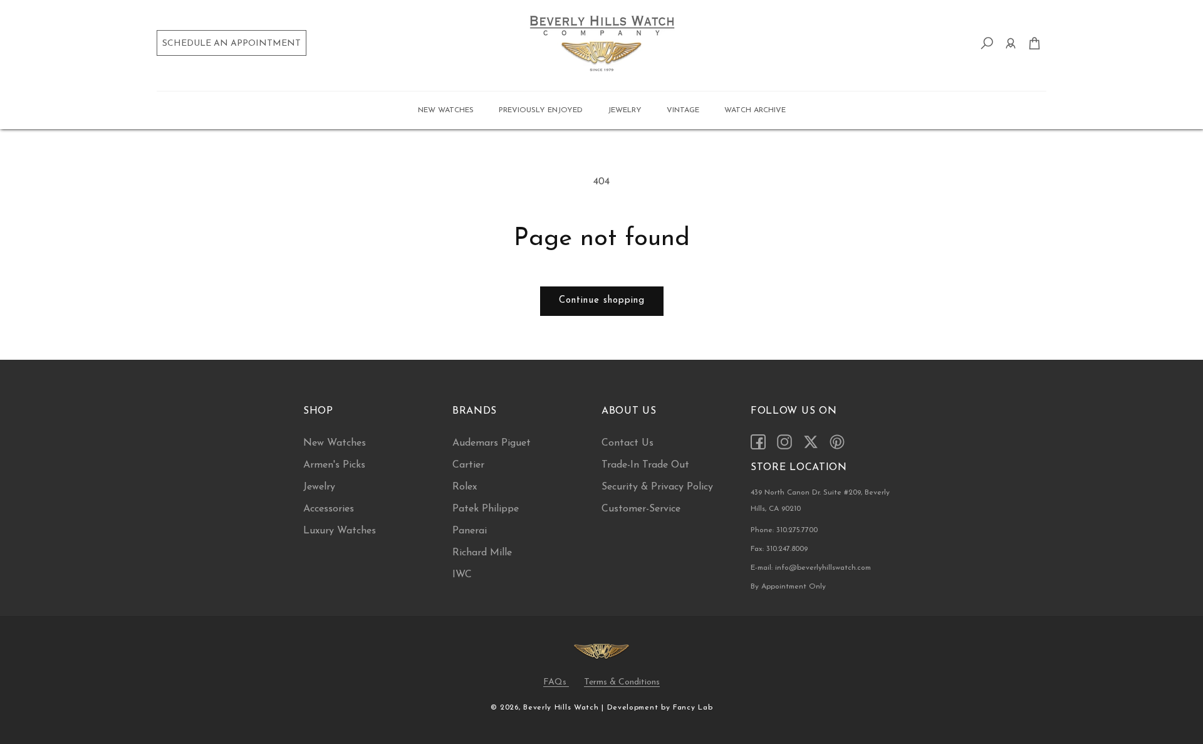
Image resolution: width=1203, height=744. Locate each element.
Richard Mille (482, 553)
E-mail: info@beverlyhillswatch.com (811, 568)
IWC (462, 575)
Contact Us (628, 443)
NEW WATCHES (446, 110)
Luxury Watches (339, 531)
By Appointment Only (788, 586)
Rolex (464, 487)
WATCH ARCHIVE (755, 110)
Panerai (469, 531)
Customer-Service (641, 509)
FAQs (556, 682)
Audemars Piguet (491, 443)
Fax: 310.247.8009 (779, 549)
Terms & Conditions (622, 682)
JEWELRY (625, 110)
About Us (629, 411)
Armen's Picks (334, 465)
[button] (445, 110)
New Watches (334, 443)
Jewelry (319, 487)
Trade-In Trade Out (645, 465)
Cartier (468, 465)
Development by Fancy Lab (660, 707)
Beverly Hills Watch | (563, 707)
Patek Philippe (485, 509)
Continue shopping (602, 300)
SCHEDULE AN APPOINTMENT (231, 43)
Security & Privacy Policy (657, 487)
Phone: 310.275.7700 (784, 530)
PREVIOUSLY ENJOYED (541, 110)
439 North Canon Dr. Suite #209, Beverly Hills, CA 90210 (820, 501)
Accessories (328, 509)
